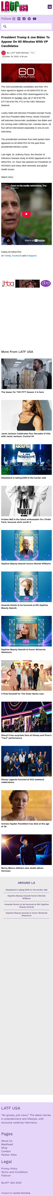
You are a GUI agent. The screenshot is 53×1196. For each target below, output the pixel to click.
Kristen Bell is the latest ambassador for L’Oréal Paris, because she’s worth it (26, 520)
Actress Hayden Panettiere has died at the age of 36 (25, 825)
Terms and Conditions (14, 1172)
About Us (6, 1140)
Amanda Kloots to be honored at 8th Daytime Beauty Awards (24, 606)
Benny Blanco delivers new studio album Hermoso (22, 869)
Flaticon (6, 1175)
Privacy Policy (9, 1168)
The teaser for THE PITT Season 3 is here (22, 392)
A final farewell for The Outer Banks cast (22, 693)
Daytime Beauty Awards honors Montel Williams (26, 563)
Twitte (7, 255)
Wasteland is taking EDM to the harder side (23, 478)
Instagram (31, 255)
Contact (6, 1151)
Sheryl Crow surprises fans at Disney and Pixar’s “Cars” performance (26, 736)
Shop (4, 1147)
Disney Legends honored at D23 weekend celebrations (22, 780)
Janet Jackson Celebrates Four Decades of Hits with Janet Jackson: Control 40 (25, 435)
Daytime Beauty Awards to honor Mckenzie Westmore (23, 650)
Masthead (7, 1144)
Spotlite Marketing (21, 1193)
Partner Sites (9, 1154)
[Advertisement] (26, 317)
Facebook (17, 255)
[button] (50, 7)
